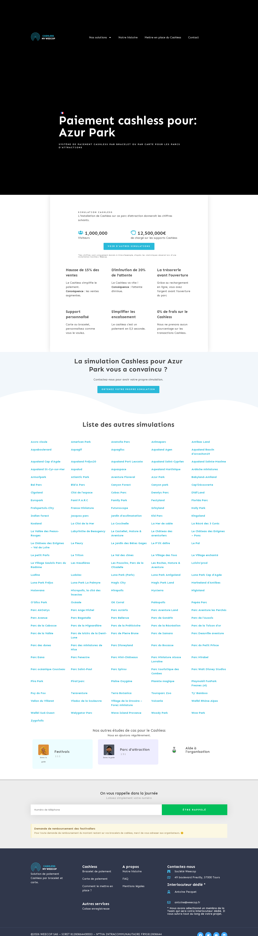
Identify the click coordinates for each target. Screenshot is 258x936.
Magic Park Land (162, 582)
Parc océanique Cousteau (48, 669)
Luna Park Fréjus (42, 582)
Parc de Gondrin (162, 617)
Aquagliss (117, 449)
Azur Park (158, 477)
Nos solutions (98, 37)
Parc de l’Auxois (202, 617)
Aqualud (76, 469)
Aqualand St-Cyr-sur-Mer (48, 469)
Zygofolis (37, 720)
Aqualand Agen (161, 449)
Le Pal (195, 543)
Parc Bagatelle (81, 617)
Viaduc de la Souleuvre (86, 700)
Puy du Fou (38, 693)
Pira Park (37, 681)
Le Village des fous (164, 555)
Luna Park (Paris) (122, 574)
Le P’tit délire (160, 543)
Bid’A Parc (78, 484)
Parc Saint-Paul (81, 669)
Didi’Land (197, 492)
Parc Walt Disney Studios (208, 669)
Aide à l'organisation (198, 750)
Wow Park (198, 712)
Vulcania (157, 700)
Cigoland (37, 492)
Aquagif (76, 449)
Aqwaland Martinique (165, 469)
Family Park (119, 500)
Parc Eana (37, 657)
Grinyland (157, 508)
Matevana (37, 590)
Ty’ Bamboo (199, 693)
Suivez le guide (109, 757)
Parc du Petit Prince (205, 645)
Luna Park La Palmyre (85, 582)
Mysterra (157, 590)
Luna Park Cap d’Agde (206, 574)
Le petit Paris (40, 555)
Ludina (35, 574)
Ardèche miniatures (204, 469)
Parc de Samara (162, 633)
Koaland (36, 523)
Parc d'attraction (135, 749)
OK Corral (117, 602)
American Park (81, 441)
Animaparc (158, 441)
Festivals (62, 751)
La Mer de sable (162, 523)
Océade (76, 602)
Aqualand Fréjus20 (83, 461)
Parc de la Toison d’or (206, 625)
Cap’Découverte (202, 484)
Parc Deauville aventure (207, 633)
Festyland (158, 500)
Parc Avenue (39, 617)
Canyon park (159, 484)
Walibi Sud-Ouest (43, 712)
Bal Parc (36, 484)
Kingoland (198, 515)
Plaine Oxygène (121, 681)
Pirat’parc (77, 681)
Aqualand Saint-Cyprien (167, 461)
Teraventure (79, 693)
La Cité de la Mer (82, 523)
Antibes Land (200, 441)
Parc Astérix (119, 610)
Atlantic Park (80, 477)
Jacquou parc (80, 515)
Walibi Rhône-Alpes (204, 700)
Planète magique (162, 681)
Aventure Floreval (123, 477)
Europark (37, 500)
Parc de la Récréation (165, 625)
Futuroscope (119, 508)
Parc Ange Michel (82, 610)
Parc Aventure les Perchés (208, 610)
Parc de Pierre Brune (124, 633)
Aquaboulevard (41, 449)
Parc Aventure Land (164, 610)
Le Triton (77, 555)
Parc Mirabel (199, 657)
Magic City (118, 582)
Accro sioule (39, 441)
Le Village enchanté (204, 555)
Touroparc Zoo (161, 693)
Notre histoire (128, 37)
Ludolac (76, 574)
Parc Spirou (119, 669)
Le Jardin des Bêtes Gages (129, 543)
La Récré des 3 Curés (205, 523)
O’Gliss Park (39, 602)
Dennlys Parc (160, 492)
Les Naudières (80, 563)
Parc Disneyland (122, 645)
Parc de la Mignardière (86, 625)
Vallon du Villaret (42, 700)
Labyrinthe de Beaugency (88, 531)
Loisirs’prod (199, 563)
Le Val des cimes (122, 555)
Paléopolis (158, 602)
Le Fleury (77, 543)
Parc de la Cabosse (44, 625)
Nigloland (197, 590)
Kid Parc (157, 515)
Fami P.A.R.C (79, 500)
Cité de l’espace (81, 492)
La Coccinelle (120, 523)
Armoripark (38, 477)
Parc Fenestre (80, 657)
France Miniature (82, 508)
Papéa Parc (199, 602)
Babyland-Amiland (204, 477)
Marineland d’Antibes (205, 582)
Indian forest (40, 515)
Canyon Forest (121, 484)
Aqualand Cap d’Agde (45, 461)
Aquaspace (118, 469)
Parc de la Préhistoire (125, 625)
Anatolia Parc (120, 441)
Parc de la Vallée (42, 633)
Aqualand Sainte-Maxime (208, 461)
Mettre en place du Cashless (163, 37)
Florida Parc (199, 500)
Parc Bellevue (120, 617)
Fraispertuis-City (42, 508)
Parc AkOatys (40, 610)
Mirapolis (117, 590)
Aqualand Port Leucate (127, 461)
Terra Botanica (121, 693)
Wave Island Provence (126, 712)
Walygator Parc (81, 712)
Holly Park (198, 508)
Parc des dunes (41, 645)
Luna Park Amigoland (165, 574)
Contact (193, 37)
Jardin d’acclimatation (126, 515)
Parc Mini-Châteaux (124, 657)
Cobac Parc (118, 492)
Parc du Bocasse (162, 645)
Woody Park (159, 712)
